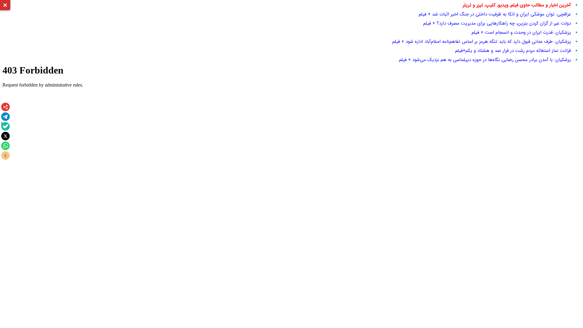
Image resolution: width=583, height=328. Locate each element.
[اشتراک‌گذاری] (5, 107)
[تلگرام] (5, 116)
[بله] (5, 126)
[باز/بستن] (5, 155)
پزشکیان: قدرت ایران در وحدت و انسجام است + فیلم (521, 32)
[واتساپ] (5, 146)
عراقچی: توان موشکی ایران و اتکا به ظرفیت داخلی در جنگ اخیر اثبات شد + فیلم (495, 14)
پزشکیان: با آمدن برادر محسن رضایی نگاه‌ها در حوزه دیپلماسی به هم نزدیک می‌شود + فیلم (485, 59)
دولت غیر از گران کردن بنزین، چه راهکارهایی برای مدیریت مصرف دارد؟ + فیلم (497, 23)
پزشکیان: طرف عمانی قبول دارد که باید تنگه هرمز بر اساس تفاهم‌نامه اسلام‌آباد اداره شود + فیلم (481, 41)
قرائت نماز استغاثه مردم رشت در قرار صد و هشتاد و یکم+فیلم (513, 50)
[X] (5, 136)
